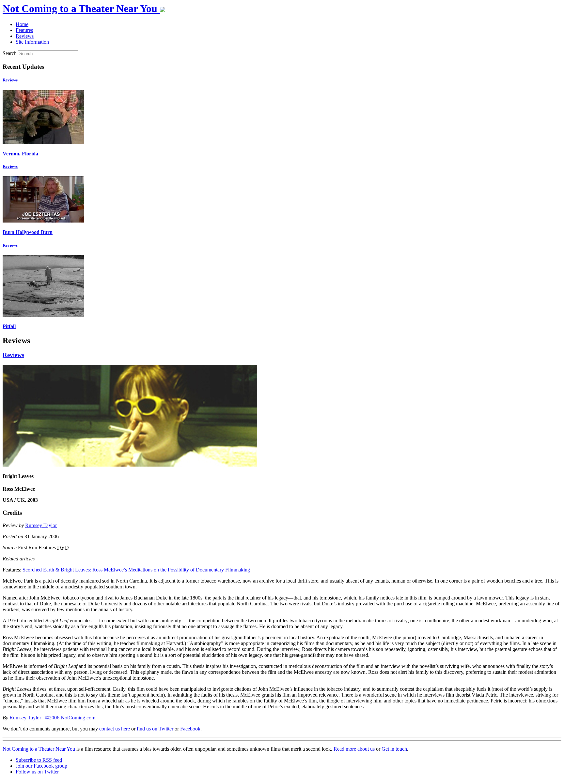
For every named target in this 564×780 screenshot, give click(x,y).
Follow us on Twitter (37, 771)
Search (10, 53)
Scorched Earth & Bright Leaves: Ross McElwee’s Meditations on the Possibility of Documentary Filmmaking (136, 569)
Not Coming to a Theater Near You (39, 749)
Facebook (190, 728)
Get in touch (394, 749)
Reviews (10, 80)
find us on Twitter (155, 728)
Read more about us (354, 749)
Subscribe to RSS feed (39, 760)
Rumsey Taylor (41, 525)
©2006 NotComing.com (70, 717)
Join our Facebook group (41, 766)
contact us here (114, 728)
